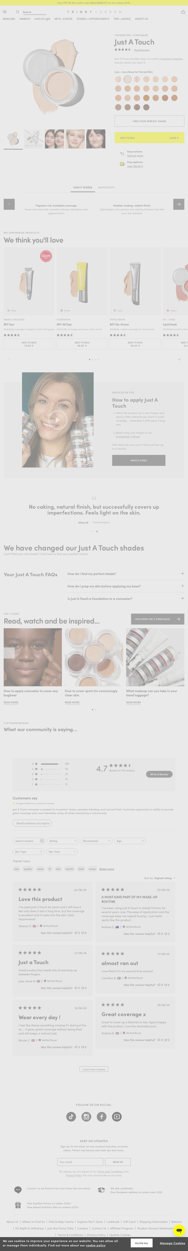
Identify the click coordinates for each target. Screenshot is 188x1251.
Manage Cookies (172, 1243)
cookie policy (96, 1245)
